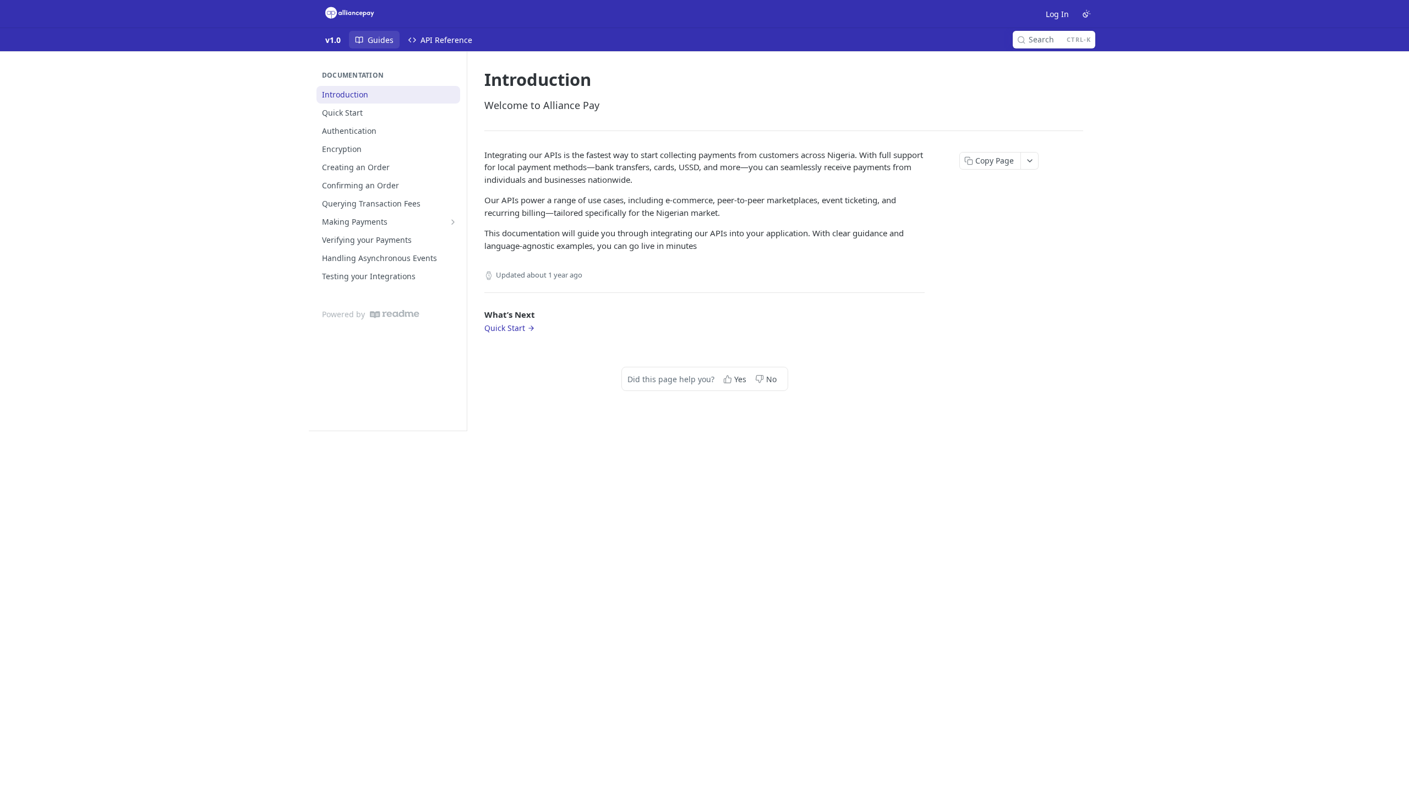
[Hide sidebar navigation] (464, 241)
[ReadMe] (394, 314)
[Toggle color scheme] (1086, 14)
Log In (1057, 14)
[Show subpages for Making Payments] (453, 222)
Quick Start (504, 328)
